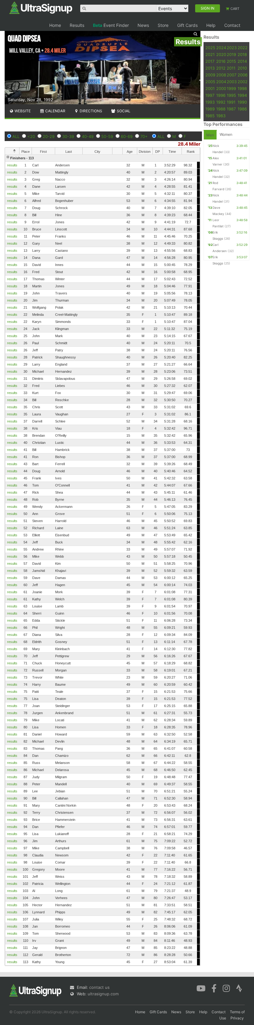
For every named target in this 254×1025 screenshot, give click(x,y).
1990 (242, 102)
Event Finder (111, 25)
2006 (242, 74)
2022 (242, 47)
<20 (31, 136)
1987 (231, 108)
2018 (242, 54)
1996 (221, 95)
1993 (210, 102)
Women (226, 134)
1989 (210, 108)
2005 (210, 81)
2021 (210, 54)
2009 (210, 74)
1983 (221, 115)
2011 (231, 68)
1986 (242, 108)
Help (211, 25)
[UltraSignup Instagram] (226, 987)
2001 (210, 88)
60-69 (127, 136)
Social (123, 111)
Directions (90, 111)
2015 (231, 61)
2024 (221, 47)
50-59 (107, 136)
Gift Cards (187, 25)
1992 (221, 102)
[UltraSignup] (40, 7)
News (143, 25)
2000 (221, 88)
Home (55, 25)
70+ (144, 136)
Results (77, 25)
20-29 (49, 136)
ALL (16, 136)
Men (210, 135)
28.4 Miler (189, 144)
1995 (231, 95)
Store (163, 25)
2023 (232, 47)
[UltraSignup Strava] (239, 987)
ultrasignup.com (103, 993)
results (12, 165)
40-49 (88, 136)
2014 (242, 61)
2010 (242, 68)
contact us (99, 987)
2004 (221, 81)
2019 (231, 54)
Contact (232, 25)
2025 (210, 47)
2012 (221, 68)
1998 (242, 88)
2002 (242, 81)
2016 (221, 61)
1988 (221, 108)
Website (22, 111)
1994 (242, 95)
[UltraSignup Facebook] (214, 987)
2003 (232, 81)
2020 (221, 54)
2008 (221, 74)
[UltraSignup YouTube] (201, 987)
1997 (209, 95)
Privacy (237, 1018)
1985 (210, 115)
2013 (210, 68)
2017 (209, 61)
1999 (231, 88)
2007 (231, 74)
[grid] (102, 560)
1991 (231, 102)
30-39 (68, 136)
